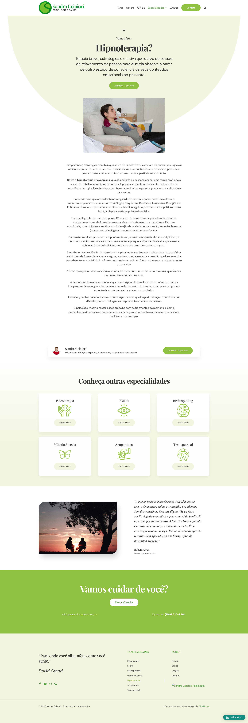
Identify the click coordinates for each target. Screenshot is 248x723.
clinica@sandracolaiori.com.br (79, 614)
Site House (204, 706)
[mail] (50, 684)
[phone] (55, 684)
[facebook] (40, 684)
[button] (205, 8)
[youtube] (45, 684)
